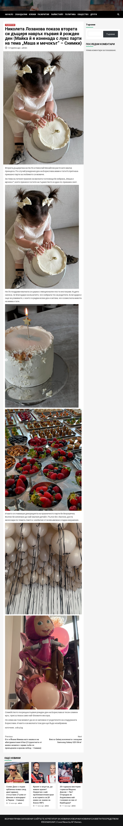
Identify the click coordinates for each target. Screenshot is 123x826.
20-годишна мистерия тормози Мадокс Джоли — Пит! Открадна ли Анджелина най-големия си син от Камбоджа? (70, 795)
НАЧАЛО (9, 14)
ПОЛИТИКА (70, 14)
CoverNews (62, 822)
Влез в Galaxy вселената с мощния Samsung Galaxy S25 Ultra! (65, 739)
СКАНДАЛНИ (21, 14)
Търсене (90, 24)
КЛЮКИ (32, 14)
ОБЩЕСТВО (83, 14)
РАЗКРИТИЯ (43, 14)
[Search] (118, 14)
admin (24, 47)
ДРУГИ (93, 14)
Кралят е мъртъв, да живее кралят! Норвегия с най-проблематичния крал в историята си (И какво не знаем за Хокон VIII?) (43, 795)
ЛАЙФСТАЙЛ (57, 14)
